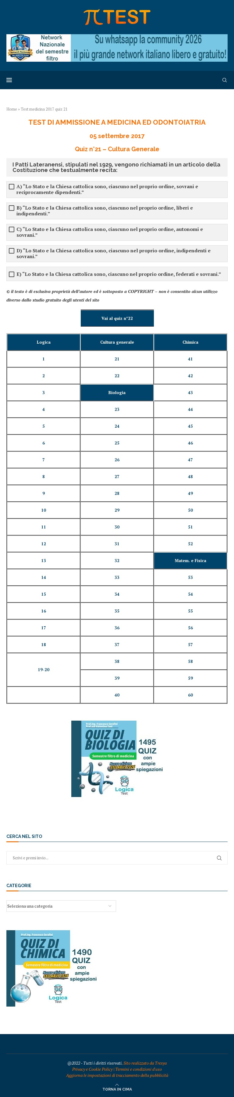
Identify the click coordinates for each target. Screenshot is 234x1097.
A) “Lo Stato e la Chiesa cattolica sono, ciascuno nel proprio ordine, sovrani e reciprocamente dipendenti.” (107, 189)
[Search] (225, 80)
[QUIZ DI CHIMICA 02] (52, 933)
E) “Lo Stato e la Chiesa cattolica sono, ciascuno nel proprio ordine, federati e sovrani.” (118, 274)
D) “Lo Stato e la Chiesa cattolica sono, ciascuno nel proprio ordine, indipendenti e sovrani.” (113, 253)
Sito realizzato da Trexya (145, 1063)
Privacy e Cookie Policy (92, 1069)
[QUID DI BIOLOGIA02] (117, 723)
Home (11, 109)
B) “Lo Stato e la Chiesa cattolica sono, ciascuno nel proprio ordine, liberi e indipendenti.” (104, 211)
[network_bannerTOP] (117, 37)
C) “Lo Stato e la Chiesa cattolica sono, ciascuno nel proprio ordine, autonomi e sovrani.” (109, 232)
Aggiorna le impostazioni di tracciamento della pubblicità (117, 1075)
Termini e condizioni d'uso (138, 1069)
